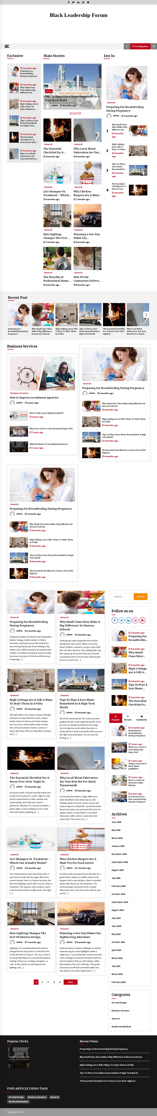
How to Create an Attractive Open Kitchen (136, 782)
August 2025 (118, 870)
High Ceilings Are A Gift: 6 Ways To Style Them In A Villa (29, 107)
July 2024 (116, 918)
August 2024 (118, 910)
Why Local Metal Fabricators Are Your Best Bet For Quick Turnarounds (29, 156)
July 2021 (116, 966)
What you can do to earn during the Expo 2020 (51, 429)
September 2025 (120, 862)
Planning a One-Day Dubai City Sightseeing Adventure (87, 236)
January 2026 (118, 846)
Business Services (22, 346)
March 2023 (117, 958)
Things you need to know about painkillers (137, 766)
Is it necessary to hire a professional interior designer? (137, 799)
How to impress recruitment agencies (34, 397)
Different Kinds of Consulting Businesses (49, 444)
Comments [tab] (141, 719)
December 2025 (119, 854)
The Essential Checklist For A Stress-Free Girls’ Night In (28, 140)
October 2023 (118, 942)
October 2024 (118, 894)
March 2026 (117, 838)
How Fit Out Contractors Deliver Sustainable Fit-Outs (87, 279)
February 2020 (119, 982)
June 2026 (116, 822)
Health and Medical (121, 1026)
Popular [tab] (116, 719)
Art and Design (119, 1002)
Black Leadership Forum (78, 15)
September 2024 (120, 902)
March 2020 (117, 974)
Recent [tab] (128, 719)
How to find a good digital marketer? (47, 413)
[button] (127, 46)
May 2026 (116, 830)
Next (146, 315)
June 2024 (116, 926)
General (98, 91)
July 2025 (116, 878)
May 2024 (116, 934)
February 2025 (119, 886)
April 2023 (116, 950)
